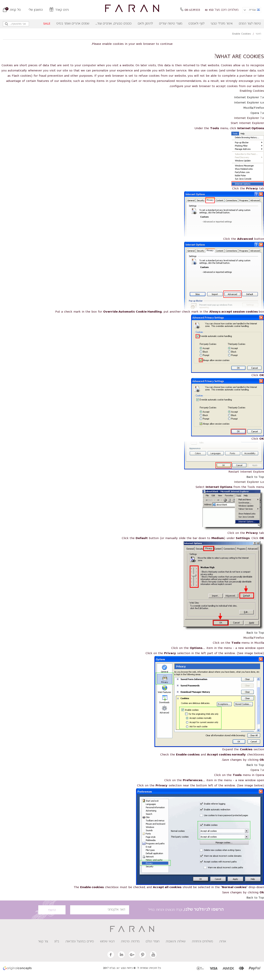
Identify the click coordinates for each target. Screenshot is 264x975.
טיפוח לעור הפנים (250, 23)
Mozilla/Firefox (253, 108)
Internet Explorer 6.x (249, 102)
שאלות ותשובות (176, 941)
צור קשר (43, 941)
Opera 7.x (257, 113)
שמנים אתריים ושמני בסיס (72, 23)
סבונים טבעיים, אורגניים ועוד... (113, 23)
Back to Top (255, 477)
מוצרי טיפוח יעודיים (170, 23)
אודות (222, 941)
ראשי (258, 34)
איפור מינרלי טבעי (222, 23)
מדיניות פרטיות (130, 941)
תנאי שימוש (107, 941)
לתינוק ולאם (145, 23)
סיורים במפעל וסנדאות (79, 941)
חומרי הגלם (152, 941)
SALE (46, 23)
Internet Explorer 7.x (249, 97)
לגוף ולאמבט (196, 23)
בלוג (56, 941)
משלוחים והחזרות (202, 941)
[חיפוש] (6, 24)
